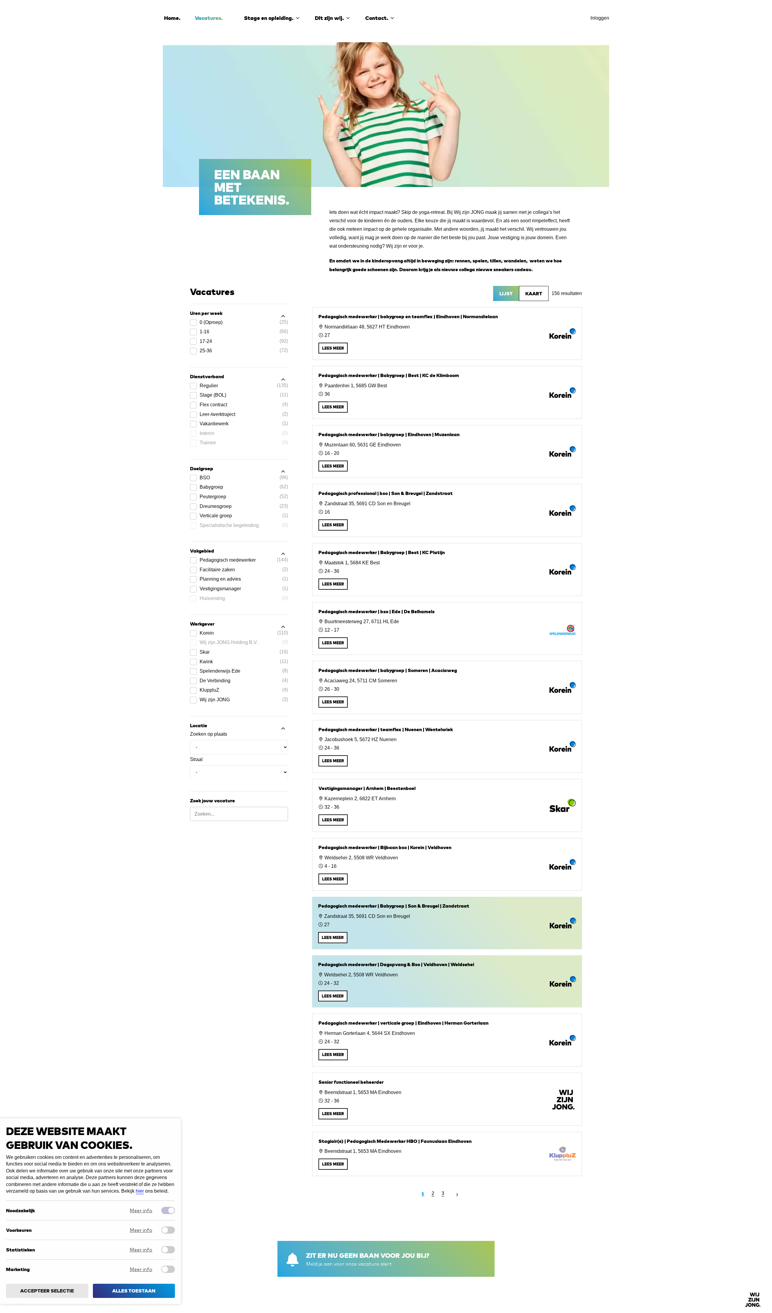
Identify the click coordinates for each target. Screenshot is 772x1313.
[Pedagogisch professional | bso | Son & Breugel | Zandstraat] (447, 510)
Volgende (457, 1193)
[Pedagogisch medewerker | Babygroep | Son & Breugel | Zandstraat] (447, 923)
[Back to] (753, 1299)
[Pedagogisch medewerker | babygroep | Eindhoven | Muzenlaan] (447, 451)
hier (140, 1191)
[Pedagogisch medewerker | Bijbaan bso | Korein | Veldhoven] (447, 864)
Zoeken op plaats (208, 734)
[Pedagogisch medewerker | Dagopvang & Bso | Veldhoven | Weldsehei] (447, 981)
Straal (196, 759)
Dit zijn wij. (329, 17)
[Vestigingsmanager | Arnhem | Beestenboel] (447, 805)
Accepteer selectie (47, 1291)
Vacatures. (209, 17)
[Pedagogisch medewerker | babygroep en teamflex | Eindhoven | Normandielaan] (447, 333)
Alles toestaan (133, 1291)
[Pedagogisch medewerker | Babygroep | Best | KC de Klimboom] (447, 392)
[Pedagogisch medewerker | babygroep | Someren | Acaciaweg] (447, 687)
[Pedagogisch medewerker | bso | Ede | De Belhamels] (447, 628)
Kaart (533, 293)
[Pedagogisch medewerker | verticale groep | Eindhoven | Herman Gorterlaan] (447, 1040)
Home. (172, 17)
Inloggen (599, 18)
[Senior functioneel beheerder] (447, 1099)
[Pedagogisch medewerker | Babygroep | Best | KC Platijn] (447, 569)
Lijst (506, 293)
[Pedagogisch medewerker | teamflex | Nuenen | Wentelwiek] (447, 746)
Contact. (376, 17)
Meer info (141, 1210)
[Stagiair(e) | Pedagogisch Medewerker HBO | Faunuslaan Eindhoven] (447, 1154)
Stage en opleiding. (268, 17)
